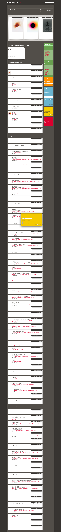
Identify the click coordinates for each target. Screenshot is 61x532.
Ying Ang (17, 430)
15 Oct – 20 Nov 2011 (14, 275)
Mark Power (26, 384)
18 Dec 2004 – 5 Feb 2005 (15, 385)
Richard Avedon (18, 481)
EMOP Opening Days (15, 486)
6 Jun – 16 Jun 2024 (14, 436)
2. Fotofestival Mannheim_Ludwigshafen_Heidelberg (21, 319)
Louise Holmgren (34, 274)
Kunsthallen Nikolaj (37, 93)
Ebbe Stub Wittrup (47, 67)
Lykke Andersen (14, 274)
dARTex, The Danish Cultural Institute (38, 336)
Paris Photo (39, 444)
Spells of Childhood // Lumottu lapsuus (18, 366)
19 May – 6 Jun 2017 (14, 217)
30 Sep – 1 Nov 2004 (14, 391)
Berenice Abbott (28, 446)
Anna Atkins (19, 199)
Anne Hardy (26, 297)
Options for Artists (47, 92)
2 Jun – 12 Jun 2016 (14, 235)
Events (32, 2)
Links (47, 12)
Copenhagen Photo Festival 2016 (17, 232)
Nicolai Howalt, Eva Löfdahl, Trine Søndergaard (20, 151)
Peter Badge (19, 320)
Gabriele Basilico (22, 188)
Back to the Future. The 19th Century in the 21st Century (21, 192)
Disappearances (14, 139)
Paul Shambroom (31, 384)
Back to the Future (15, 197)
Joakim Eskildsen (24, 274)
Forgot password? (45, 99)
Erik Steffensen (47, 57)
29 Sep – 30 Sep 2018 (14, 489)
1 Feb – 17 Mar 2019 (14, 194)
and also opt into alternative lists (26, 220)
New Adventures (14, 337)
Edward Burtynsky (35, 159)
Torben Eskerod (33, 356)
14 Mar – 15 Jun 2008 (14, 305)
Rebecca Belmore (29, 314)
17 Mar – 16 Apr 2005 (14, 379)
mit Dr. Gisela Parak (15, 515)
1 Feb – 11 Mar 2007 (14, 333)
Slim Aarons (23, 446)
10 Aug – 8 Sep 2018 (14, 205)
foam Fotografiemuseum (37, 208)
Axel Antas (23, 233)
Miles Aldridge (22, 452)
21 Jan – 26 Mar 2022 (14, 160)
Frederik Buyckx (29, 423)
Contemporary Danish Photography (18, 331)
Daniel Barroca (24, 320)
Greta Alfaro (13, 430)
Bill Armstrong (29, 263)
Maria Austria (13, 481)
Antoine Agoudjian (18, 458)
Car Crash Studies (15, 118)
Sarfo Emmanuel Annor (19, 423)
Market (40, 409)
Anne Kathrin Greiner (22, 390)
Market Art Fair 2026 (15, 410)
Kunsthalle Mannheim (37, 318)
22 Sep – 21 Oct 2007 (14, 322)
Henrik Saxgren (47, 51)
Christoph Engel (28, 304)
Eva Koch (46, 70)
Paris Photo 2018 (14, 474)
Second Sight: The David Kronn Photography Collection (21, 255)
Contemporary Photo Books (16, 383)
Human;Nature (14, 215)
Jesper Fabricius (17, 401)
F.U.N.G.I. (13, 77)
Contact (41, 9)
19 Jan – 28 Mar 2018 (14, 212)
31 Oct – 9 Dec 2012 (14, 269)
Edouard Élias (13, 418)
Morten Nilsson (47, 55)
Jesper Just (15, 339)
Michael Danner (16, 390)
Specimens (13, 83)
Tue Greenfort (46, 59)
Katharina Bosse (14, 304)
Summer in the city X (15, 238)
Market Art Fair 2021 (15, 468)
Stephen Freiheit (22, 401)
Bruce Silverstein (38, 306)
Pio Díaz (13, 401)
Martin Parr (46, 74)
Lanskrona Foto (38, 144)
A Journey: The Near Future (16, 89)
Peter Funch (46, 72)
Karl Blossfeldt (24, 193)
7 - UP (13, 325)
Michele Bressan (35, 188)
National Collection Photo (36, 393)
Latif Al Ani (32, 464)
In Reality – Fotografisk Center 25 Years (18, 168)
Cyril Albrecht (29, 458)
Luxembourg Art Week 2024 (16, 422)
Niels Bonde (13, 239)
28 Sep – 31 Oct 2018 (14, 482)
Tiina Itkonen (37, 146)
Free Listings (46, 120)
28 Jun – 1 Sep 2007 (14, 327)
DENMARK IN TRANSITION (16, 279)
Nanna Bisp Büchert (29, 332)
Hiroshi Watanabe (27, 349)
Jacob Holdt (46, 50)
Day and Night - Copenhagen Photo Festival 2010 (20, 296)
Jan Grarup (46, 58)
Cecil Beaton (28, 481)
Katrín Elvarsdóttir (19, 146)
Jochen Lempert (24, 175)
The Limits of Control (15, 226)
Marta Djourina (34, 423)
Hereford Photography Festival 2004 (18, 389)
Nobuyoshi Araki (18, 291)
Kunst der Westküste (18, 17)
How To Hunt (14, 308)
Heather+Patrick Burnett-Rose (31, 320)
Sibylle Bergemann (33, 481)
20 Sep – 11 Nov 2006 (14, 357)
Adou (15, 475)
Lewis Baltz (13, 188)
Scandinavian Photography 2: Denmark (18, 371)
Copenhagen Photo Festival (36, 231)
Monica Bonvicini (28, 291)
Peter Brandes (18, 280)
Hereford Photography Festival (36, 508)
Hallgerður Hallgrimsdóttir (25, 146)
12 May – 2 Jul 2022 (14, 85)
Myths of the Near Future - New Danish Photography (21, 273)
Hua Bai (13, 222)
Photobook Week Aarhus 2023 (17, 439)
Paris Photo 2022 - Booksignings (17, 451)
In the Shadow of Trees (15, 157)
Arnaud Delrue (27, 251)
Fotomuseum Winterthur (37, 502)
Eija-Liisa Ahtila (14, 314)
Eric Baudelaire (24, 314)
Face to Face (14, 261)
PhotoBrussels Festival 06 (16, 457)
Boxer (13, 124)
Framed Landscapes (15, 186)
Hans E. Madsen (32, 401)
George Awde (33, 233)
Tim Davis (18, 297)
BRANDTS (39, 283)
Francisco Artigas (18, 314)
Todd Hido (29, 297)
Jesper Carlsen (23, 239)
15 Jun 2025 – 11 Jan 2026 (13, 38)
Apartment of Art (38, 173)
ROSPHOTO (39, 277)
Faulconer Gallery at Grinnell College (38, 371)
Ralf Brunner (18, 304)
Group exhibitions (49, 11)
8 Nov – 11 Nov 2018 (14, 476)
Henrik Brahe (35, 332)
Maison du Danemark (38, 266)
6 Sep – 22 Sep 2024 (14, 431)
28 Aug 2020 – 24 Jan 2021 (15, 97)
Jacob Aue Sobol (47, 73)
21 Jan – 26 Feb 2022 (14, 91)
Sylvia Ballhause (19, 193)
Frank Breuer (13, 384)
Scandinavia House (38, 353)
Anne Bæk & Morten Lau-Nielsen (16, 493)
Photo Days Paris (38, 415)
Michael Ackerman (14, 320)
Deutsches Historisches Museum (38, 301)
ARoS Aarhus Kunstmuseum (36, 289)
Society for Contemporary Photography (38, 348)
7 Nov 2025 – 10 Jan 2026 (15, 79)
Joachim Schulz (33, 326)
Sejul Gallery (39, 341)
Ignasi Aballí (13, 423)
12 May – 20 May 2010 (14, 298)
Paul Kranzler (35, 504)
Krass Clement (46, 71)
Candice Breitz (33, 291)
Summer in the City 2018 (16, 203)
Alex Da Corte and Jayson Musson (16, 233)
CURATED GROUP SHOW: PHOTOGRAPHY (18, 244)
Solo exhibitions (49, 10)
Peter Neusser (34, 175)
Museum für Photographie (32, 17)
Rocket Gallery (38, 382)
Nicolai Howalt (14, 67)
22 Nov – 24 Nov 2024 (14, 424)
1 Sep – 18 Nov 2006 (14, 350)
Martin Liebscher (33, 204)
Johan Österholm (14, 193)
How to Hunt (14, 267)
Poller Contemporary (38, 122)
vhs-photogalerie (38, 260)
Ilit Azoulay (30, 475)
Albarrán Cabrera (17, 452)
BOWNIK (28, 193)
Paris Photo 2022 (14, 445)
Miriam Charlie (32, 430)
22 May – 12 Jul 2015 (27, 38)
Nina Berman (23, 291)
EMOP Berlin (39, 479)
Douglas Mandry (35, 488)
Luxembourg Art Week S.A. (37, 421)
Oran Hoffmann (18, 504)
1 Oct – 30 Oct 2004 (14, 511)
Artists (25, 2)
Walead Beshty (14, 297)
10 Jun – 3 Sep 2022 (14, 153)
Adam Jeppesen (47, 69)
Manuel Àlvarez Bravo (24, 418)
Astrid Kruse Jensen (47, 52)
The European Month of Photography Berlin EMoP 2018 (21, 480)
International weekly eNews (26, 223)
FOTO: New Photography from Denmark (18, 354)
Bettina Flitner (33, 304)
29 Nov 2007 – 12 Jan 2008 (15, 310)
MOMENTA (39, 312)
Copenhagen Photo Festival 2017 (17, 492)
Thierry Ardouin (21, 430)
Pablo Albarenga (18, 159)
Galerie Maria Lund (38, 76)
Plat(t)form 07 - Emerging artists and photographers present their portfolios (25, 503)
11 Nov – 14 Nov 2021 (14, 465)
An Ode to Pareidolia (15, 100)
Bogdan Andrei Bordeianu (29, 188)
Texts (40, 10)
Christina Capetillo (23, 280)
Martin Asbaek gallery (37, 64)
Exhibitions (28, 2)
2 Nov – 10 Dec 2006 (14, 126)
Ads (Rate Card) (46, 121)
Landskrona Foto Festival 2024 (17, 428)
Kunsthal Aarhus (38, 128)
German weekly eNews (26, 222)
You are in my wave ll (15, 174)
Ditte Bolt (18, 251)
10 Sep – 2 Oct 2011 (14, 281)
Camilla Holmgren (36, 344)
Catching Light (14, 526)
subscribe (38, 224)
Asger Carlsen (23, 304)
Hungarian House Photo (37, 190)
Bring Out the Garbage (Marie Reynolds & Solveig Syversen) (20, 344)
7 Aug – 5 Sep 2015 (14, 240)
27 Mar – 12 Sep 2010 (14, 292)
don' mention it (14, 395)
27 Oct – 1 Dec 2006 (14, 346)
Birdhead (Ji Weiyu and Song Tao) (19, 222)
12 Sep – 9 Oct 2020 (14, 182)
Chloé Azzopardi (26, 430)
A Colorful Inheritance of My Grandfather (19, 66)
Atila (19, 332)
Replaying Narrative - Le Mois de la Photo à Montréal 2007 (22, 313)
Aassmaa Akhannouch (27, 464)
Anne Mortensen (29, 175)
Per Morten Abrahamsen (15, 332)
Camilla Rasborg (47, 54)
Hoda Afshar (18, 464)
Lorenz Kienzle (32, 390)
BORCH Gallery (38, 150)
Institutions (36, 2)
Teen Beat (13, 348)
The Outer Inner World (13, 37)
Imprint (45, 123)
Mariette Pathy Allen (14, 263)
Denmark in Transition (15, 284)
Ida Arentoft (23, 493)
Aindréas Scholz (27, 326)
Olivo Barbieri (17, 188)
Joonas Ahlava (14, 504)
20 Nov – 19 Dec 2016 (14, 223)
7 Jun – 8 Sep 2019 (14, 189)
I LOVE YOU (13, 290)
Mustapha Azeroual (24, 159)
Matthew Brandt (32, 193)
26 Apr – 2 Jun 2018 (14, 108)
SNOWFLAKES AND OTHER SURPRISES (18, 145)
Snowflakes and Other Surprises (17, 163)
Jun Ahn (22, 464)
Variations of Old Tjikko (16, 95)
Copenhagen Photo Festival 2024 (17, 434)
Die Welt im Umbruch (15, 302)
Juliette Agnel (18, 418)
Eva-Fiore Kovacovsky (29, 504)
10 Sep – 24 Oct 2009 (14, 120)
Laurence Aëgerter (18, 446)
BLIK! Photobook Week (37, 438)
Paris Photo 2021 (14, 463)
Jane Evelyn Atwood (28, 452)
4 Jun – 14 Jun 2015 (14, 252)
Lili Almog (19, 263)
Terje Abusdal (13, 159)
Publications (41, 11)
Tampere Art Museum (38, 364)
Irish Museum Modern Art (37, 254)
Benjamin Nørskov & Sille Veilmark (35, 493)
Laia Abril (13, 452)
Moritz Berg (24, 423)
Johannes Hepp (17, 326)
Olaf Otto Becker (30, 159)
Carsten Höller (32, 251)
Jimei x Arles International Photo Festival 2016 (20, 221)
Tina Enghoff (28, 356)
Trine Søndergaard (18, 152)
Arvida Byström (33, 435)
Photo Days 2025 (14, 416)
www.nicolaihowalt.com (11, 56)
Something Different (15, 400)
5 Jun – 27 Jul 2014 (14, 264)
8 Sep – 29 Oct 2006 (14, 362)
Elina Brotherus (47, 68)
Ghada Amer (13, 291)
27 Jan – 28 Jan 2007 (14, 505)
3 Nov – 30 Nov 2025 (14, 420)
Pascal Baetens (33, 263)
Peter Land (46, 53)
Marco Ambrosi (24, 263)
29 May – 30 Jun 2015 (14, 246)
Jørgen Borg (13, 280)
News (47, 9)
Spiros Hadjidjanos (25, 488)
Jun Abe (13, 475)
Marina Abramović (34, 446)
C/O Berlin (39, 196)
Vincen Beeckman (19, 488)
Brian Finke (13, 349)
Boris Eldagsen (17, 441)
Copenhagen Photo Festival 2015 (17, 250)
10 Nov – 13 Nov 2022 (14, 447)
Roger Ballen (24, 435)
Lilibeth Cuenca (31, 344)
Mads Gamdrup (47, 56)
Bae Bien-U (13, 326)
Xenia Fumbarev (14, 175)
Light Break (26, 37)
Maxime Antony (30, 418)
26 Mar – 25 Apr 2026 (14, 68)
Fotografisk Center (37, 138)
